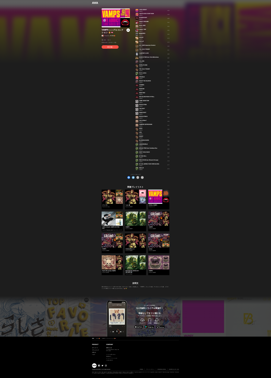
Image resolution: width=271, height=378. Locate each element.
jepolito (154, 250)
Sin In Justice (142, 73)
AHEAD (141, 37)
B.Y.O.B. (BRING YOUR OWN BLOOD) (149, 164)
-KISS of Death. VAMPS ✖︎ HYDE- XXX (111, 227)
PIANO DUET (142, 112)
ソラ (154, 206)
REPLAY (141, 41)
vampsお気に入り (130, 249)
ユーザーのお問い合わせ (110, 354)
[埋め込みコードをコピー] (142, 177)
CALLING (141, 61)
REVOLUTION (143, 104)
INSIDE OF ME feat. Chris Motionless (149, 57)
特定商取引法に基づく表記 (174, 369)
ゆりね (131, 273)
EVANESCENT (143, 17)
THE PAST (142, 108)
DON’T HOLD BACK (144, 152)
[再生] (128, 30)
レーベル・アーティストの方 (111, 358)
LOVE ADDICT (143, 9)
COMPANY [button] (109, 344)
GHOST (141, 136)
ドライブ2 (104, 205)
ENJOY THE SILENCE (145, 81)
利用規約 (141, 369)
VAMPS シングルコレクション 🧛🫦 (109, 338)
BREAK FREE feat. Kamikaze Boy (148, 148)
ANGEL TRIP (142, 29)
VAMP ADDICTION (144, 100)
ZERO (140, 128)
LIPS (140, 132)
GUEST (131, 206)
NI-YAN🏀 (112, 35)
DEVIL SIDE (142, 25)
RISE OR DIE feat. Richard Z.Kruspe (148, 160)
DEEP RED (142, 92)
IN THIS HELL (143, 156)
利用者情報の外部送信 (161, 369)
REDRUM (141, 89)
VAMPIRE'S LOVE (144, 53)
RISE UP (141, 168)
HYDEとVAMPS (153, 205)
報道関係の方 (108, 356)
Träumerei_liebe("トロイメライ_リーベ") (114, 230)
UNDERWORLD (143, 144)
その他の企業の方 (109, 360)
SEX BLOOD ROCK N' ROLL (146, 96)
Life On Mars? (143, 120)
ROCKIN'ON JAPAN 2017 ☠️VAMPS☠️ (132, 271)
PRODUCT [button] (95, 344)
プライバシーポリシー (150, 369)
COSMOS (141, 85)
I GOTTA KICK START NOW (146, 13)
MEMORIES (142, 33)
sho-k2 (107, 272)
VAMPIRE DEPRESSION (145, 124)
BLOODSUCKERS (144, 140)
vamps (150, 249)
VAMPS (140, 11)
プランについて (95, 350)
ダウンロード (95, 347)
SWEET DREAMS (144, 21)
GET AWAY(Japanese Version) (147, 45)
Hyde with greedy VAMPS (109, 271)
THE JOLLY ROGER (144, 49)
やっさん (108, 206)
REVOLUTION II (143, 116)
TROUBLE (142, 77)
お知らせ (94, 352)
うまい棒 (127, 205)
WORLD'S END (143, 65)
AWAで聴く (110, 47)
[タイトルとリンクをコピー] (137, 177)
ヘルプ (93, 354)
